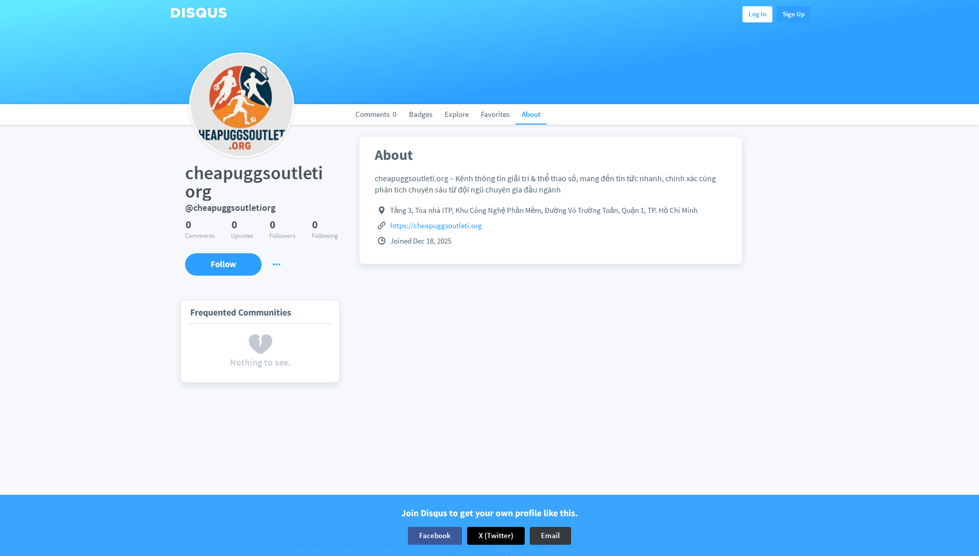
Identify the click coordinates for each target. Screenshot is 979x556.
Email (550, 535)
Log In (757, 14)
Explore (457, 114)
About (531, 114)
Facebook (435, 535)
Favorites (495, 114)
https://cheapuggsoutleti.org (436, 225)
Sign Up (794, 14)
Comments (376, 114)
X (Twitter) (496, 535)
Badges (420, 114)
